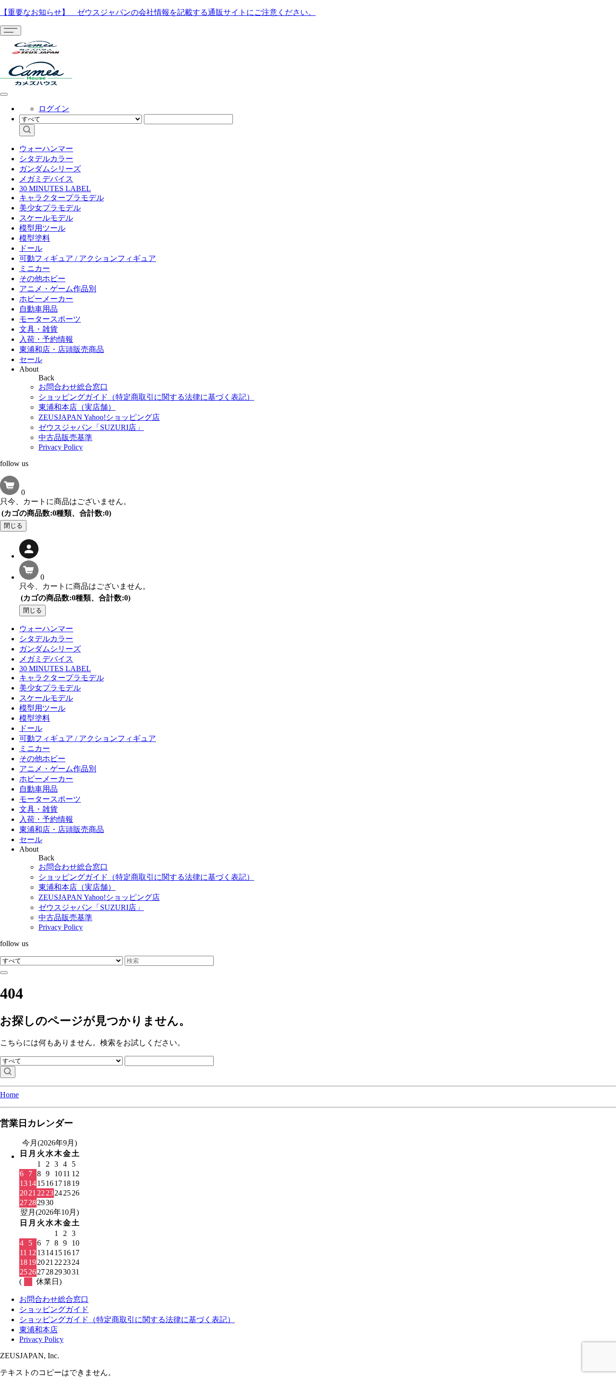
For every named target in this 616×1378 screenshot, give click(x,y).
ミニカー (34, 268)
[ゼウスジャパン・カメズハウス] (36, 57)
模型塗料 (34, 238)
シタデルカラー (46, 159)
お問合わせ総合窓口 (73, 387)
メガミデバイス (46, 179)
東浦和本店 (38, 1330)
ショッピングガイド (54, 1309)
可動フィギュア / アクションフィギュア (87, 258)
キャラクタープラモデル (61, 198)
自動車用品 (38, 309)
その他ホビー (42, 278)
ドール (30, 248)
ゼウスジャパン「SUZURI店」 (91, 427)
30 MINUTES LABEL (55, 188)
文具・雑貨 (38, 329)
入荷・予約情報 (46, 339)
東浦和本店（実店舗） (77, 407)
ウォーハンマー (46, 148)
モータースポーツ (50, 319)
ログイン (53, 108)
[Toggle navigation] (10, 31)
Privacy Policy (60, 447)
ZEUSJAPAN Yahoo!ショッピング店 (99, 417)
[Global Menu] (4, 94)
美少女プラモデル (50, 208)
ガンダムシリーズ (50, 169)
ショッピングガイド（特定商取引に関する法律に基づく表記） (146, 397)
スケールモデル (46, 218)
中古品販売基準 (65, 437)
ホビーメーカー (46, 299)
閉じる (13, 525)
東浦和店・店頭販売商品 (61, 349)
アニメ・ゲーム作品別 (57, 289)
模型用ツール (42, 228)
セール (30, 359)
